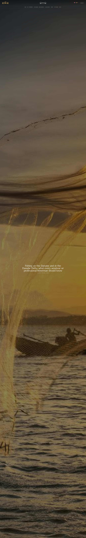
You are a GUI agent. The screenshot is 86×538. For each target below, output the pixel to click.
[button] (82, 3)
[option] (77, 2)
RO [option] (77, 2)
